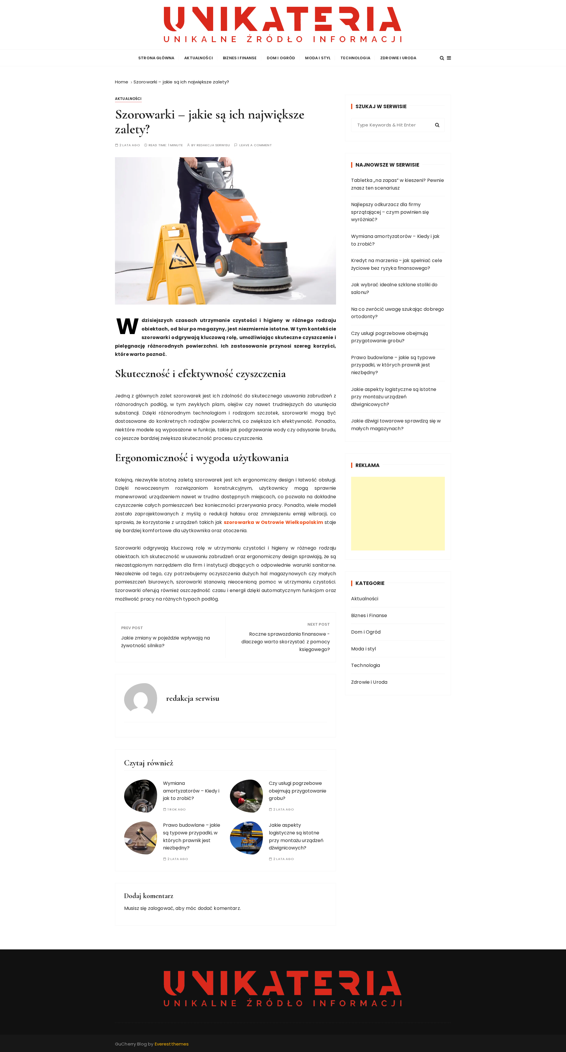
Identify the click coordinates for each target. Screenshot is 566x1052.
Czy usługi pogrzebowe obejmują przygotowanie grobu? (297, 791)
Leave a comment (255, 145)
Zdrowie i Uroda (398, 58)
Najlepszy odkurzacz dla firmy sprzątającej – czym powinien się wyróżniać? (390, 212)
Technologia (355, 58)
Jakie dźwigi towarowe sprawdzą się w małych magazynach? (396, 424)
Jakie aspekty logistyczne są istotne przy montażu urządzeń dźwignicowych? (393, 397)
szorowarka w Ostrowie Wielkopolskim (273, 522)
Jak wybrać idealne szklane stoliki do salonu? (394, 288)
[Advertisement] (398, 513)
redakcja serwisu (213, 145)
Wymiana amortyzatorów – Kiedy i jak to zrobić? (191, 791)
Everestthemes (172, 1044)
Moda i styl (317, 58)
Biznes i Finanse (239, 58)
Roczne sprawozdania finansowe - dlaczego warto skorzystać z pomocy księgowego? (285, 641)
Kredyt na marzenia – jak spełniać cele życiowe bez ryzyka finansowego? (396, 264)
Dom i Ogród (281, 58)
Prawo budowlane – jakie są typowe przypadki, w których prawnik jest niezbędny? (393, 365)
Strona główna (156, 58)
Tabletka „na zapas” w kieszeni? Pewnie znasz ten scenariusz (397, 184)
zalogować (160, 908)
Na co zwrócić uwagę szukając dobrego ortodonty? (397, 313)
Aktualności (198, 58)
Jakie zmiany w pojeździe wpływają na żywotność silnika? (165, 642)
